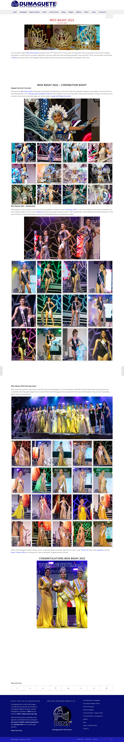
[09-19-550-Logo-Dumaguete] (34, 5)
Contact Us (86, 728)
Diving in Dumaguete (88, 710)
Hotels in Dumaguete (88, 706)
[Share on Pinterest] (55, 688)
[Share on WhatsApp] (43, 688)
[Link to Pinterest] (106, 739)
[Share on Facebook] (17, 688)
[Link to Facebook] (101, 739)
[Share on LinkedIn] (68, 688)
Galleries (85, 719)
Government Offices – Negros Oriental (93, 713)
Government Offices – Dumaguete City (93, 716)
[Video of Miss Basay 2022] (122, 371)
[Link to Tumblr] (109, 739)
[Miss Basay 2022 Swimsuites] (24, 277)
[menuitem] (15, 12)
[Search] (109, 16)
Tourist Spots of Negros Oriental (91, 703)
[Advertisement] (62, 72)
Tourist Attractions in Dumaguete (91, 700)
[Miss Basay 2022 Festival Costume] (24, 152)
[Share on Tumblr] (81, 688)
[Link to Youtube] (112, 739)
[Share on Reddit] (94, 688)
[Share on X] (30, 688)
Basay (15, 58)
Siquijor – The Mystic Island (90, 725)
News (84, 722)
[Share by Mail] (106, 688)
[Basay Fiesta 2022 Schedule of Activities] (1, 371)
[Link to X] (104, 739)
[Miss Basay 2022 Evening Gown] (21, 453)
